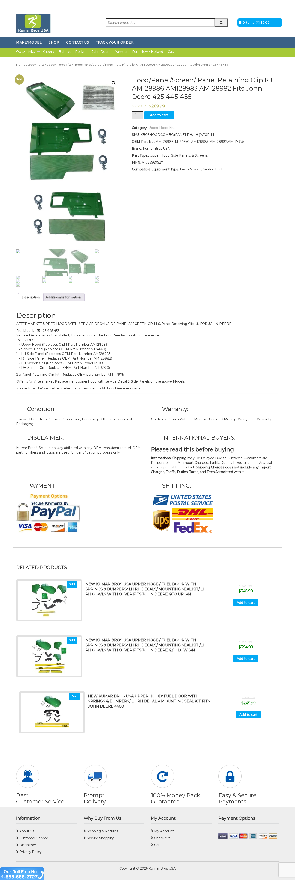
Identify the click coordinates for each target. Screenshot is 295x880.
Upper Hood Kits (59, 64)
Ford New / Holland (147, 52)
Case (172, 52)
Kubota (48, 52)
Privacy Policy (30, 852)
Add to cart (159, 115)
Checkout (161, 838)
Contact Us (77, 42)
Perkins (81, 52)
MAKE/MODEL (29, 42)
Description (31, 297)
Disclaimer (27, 845)
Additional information (63, 297)
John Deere (101, 52)
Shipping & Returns (102, 831)
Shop (54, 42)
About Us (26, 831)
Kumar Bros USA (162, 868)
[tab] (31, 297)
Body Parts (36, 64)
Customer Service (33, 838)
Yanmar (121, 52)
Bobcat (65, 52)
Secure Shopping (100, 838)
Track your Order (115, 42)
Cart (157, 845)
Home (21, 64)
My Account (163, 831)
